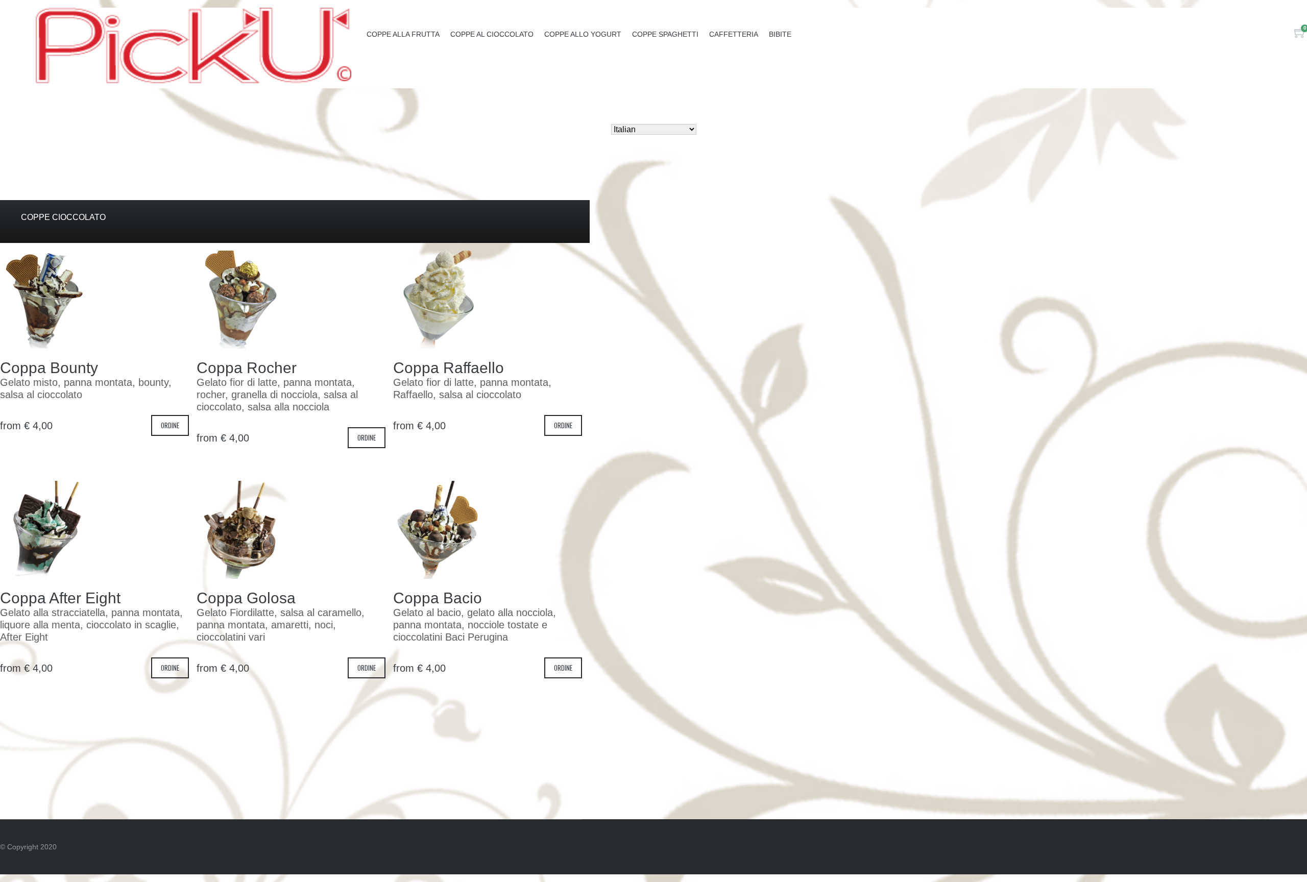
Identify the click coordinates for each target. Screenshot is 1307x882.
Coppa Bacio (437, 598)
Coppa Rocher (247, 367)
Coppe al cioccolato (492, 34)
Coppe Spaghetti (665, 34)
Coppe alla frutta (403, 34)
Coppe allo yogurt (582, 34)
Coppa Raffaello (448, 367)
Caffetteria (733, 34)
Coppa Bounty (49, 367)
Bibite (780, 34)
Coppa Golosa (246, 598)
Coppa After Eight (60, 598)
